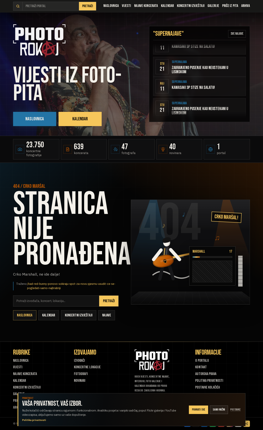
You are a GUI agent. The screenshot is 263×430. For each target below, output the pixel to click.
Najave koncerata (146, 5)
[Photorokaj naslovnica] (39, 41)
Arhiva (245, 5)
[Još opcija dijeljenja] (246, 424)
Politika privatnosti (209, 381)
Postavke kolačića (207, 387)
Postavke (235, 409)
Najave (106, 315)
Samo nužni (219, 409)
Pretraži (87, 6)
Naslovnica (111, 5)
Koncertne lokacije (87, 367)
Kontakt (201, 367)
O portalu (202, 361)
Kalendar (167, 5)
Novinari (79, 381)
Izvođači (79, 361)
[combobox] (51, 6)
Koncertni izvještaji (190, 5)
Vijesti (126, 5)
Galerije (213, 5)
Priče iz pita (230, 5)
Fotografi (81, 374)
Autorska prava (205, 374)
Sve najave (237, 34)
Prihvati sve (198, 409)
